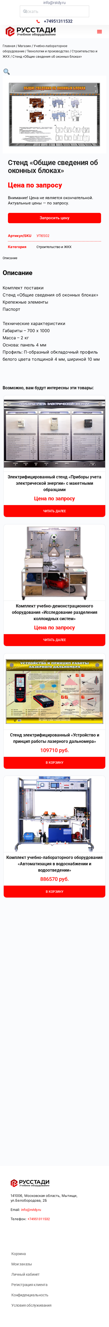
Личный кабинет (25, 1274)
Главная (9, 46)
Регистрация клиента (29, 1285)
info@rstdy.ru (54, 3)
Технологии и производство (48, 51)
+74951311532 (39, 1219)
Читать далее (54, 511)
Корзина (18, 1254)
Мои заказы (21, 1264)
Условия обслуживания (31, 1305)
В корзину (54, 763)
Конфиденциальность (29, 1295)
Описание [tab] (10, 258)
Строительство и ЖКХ (54, 247)
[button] (99, 31)
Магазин (24, 46)
